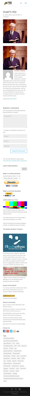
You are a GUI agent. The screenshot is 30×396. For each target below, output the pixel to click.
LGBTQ (23, 358)
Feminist (11, 348)
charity (17, 343)
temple (17, 371)
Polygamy (6, 368)
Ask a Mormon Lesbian (9, 338)
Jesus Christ (23, 356)
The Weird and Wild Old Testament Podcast (13, 378)
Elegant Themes (14, 392)
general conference (8, 351)
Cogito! (5, 277)
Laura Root (13, 358)
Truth (5, 381)
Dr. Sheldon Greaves (8, 345)
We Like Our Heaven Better (18, 324)
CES (13, 343)
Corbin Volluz (8, 15)
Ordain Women (15, 366)
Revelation (6, 371)
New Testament (16, 363)
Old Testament (7, 366)
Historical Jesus (16, 353)
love (5, 361)
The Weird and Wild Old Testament (11, 376)
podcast (22, 366)
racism (17, 368)
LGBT (9, 257)
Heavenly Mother (7, 353)
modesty (9, 361)
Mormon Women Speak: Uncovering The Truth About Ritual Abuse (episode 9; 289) (14, 319)
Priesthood (12, 368)
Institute (13, 356)
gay (15, 348)
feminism (6, 348)
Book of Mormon (7, 343)
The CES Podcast (7, 373)
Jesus (18, 356)
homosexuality (7, 356)
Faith (19, 345)
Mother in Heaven (8, 363)
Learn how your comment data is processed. (15, 160)
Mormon (14, 361)
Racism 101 (23, 368)
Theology (15, 373)
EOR (15, 345)
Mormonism (20, 361)
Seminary (12, 371)
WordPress (15, 393)
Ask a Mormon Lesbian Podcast (11, 340)
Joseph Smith (6, 358)
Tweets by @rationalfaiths (10, 298)
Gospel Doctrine (17, 351)
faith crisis (24, 345)
